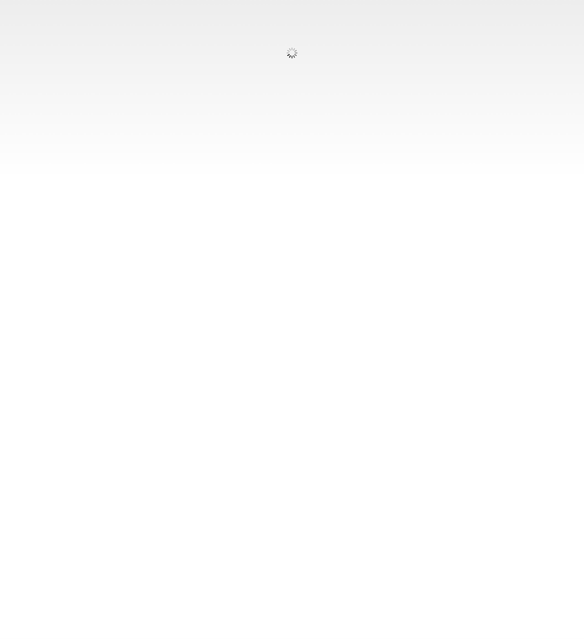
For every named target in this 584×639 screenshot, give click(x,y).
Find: (7, 9)
